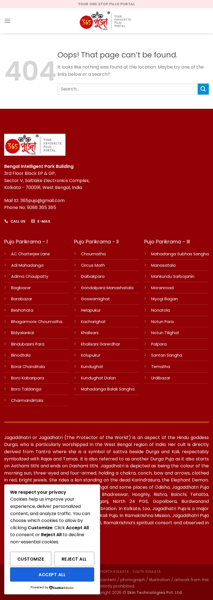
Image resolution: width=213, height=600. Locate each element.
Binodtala (21, 355)
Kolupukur (90, 355)
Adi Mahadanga (27, 265)
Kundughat (92, 366)
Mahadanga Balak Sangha (108, 389)
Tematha (160, 366)
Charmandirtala (27, 400)
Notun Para (162, 321)
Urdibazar (160, 378)
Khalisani (89, 333)
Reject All (74, 559)
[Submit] (203, 89)
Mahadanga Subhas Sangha (180, 254)
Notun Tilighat (165, 333)
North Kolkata (114, 571)
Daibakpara (93, 276)
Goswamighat (95, 299)
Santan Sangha (166, 355)
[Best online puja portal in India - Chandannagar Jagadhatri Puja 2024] (106, 21)
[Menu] (7, 20)
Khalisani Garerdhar (100, 344)
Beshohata (22, 310)
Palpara (159, 344)
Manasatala (163, 265)
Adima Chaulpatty (29, 276)
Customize (30, 559)
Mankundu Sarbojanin (172, 276)
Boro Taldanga (26, 389)
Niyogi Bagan (164, 299)
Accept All (52, 575)
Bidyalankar (22, 333)
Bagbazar (21, 288)
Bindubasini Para (27, 344)
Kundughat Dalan (98, 378)
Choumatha (93, 254)
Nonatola (160, 310)
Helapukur (91, 310)
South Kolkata (147, 571)
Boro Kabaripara (27, 378)
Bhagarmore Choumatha (36, 321)
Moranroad (162, 288)
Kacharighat (93, 321)
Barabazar (21, 299)
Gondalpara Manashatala (107, 288)
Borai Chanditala (28, 366)
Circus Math (93, 265)
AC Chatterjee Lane (30, 254)
